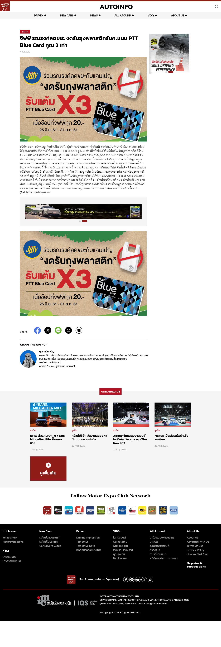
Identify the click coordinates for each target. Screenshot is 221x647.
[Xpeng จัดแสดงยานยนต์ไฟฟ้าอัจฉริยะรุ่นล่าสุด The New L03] (131, 414)
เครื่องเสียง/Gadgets (162, 537)
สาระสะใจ (155, 550)
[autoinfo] (5, 6)
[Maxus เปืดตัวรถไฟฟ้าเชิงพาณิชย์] (173, 414)
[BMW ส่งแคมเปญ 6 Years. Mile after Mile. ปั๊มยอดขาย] (48, 414)
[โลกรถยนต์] (122, 510)
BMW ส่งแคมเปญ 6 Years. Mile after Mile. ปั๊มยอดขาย (47, 439)
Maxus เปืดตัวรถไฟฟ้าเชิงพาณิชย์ (171, 437)
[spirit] (152, 510)
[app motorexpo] (58, 510)
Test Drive (82, 542)
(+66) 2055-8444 (109, 603)
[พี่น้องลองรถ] (132, 510)
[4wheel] (101, 510)
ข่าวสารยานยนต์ (12, 561)
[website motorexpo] (69, 510)
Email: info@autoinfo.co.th (153, 603)
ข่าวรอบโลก (9, 557)
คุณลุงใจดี (119, 554)
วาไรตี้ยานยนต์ (158, 554)
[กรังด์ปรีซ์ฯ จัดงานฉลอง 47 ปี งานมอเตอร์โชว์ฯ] (90, 414)
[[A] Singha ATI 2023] (83, 211)
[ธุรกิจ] (48, 468)
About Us (192, 537)
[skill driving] (163, 510)
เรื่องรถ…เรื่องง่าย (123, 550)
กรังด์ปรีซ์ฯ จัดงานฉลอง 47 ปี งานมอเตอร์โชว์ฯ (89, 437)
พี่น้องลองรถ (120, 546)
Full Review (120, 558)
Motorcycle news (13, 542)
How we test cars (197, 554)
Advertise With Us (198, 542)
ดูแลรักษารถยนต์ (159, 546)
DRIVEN (39, 15)
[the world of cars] (90, 510)
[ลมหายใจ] (174, 510)
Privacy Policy (196, 550)
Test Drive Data (85, 546)
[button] (81, 221)
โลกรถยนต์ (119, 537)
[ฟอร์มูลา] (79, 510)
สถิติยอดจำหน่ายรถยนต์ (163, 558)
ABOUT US (177, 15)
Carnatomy (120, 542)
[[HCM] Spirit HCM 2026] (169, 53)
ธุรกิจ (25, 32)
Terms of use (195, 546)
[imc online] (112, 510)
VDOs (151, 15)
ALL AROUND (122, 15)
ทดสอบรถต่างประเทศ (88, 550)
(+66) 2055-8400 (128, 603)
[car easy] (142, 510)
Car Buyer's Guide (50, 546)
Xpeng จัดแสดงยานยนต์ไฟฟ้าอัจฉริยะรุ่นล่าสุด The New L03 (130, 439)
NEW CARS (67, 15)
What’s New (10, 537)
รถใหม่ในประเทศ (48, 542)
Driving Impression (88, 537)
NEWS (94, 15)
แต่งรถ (154, 542)
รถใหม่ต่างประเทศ (49, 537)
